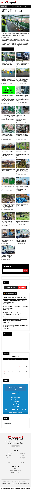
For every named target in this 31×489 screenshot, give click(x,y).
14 (19, 366)
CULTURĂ (23, 455)
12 (11, 366)
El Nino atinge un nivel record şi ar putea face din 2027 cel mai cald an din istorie (15, 325)
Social (8, 460)
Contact (15, 475)
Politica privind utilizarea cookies (9, 481)
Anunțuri (15, 468)
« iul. (4, 375)
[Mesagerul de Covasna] (10, 2)
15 (22, 366)
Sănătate (22, 460)
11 (8, 366)
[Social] (13, 446)
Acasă (3, 9)
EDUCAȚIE (22, 457)
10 (4, 366)
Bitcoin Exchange (11, 488)
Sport (22, 462)
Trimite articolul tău (15, 472)
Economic (8, 455)
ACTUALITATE (8, 453)
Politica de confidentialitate (22, 481)
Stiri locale (22, 453)
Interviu (8, 462)
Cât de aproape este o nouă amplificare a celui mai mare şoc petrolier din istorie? (15, 319)
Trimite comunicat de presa (15, 470)
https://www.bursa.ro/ (10, 293)
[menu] (2, 2)
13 (15, 366)
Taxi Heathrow (3, 488)
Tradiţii (8, 457)
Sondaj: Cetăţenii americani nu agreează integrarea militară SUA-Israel (14, 313)
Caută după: (7, 266)
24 (4, 371)
